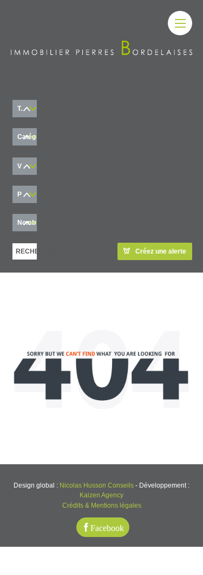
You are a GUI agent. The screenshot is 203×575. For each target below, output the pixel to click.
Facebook (107, 527)
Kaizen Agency (101, 495)
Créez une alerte (160, 251)
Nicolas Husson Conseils (97, 485)
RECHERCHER (26, 251)
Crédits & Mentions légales (101, 505)
